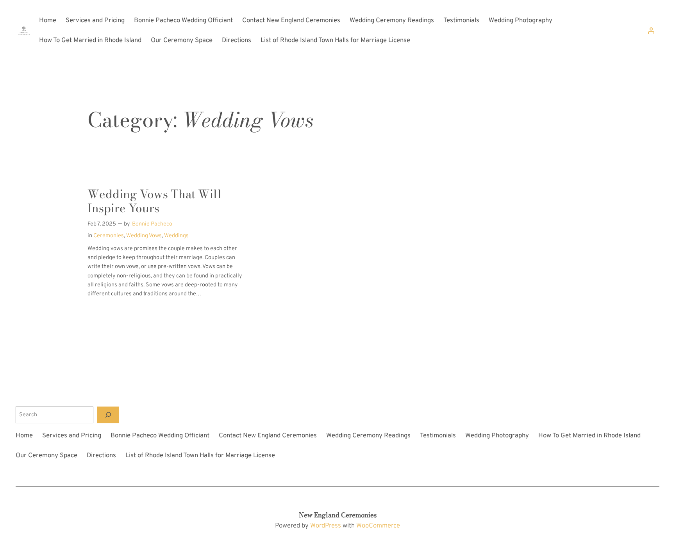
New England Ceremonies (338, 515)
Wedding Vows (144, 236)
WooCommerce (378, 526)
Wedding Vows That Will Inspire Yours (154, 201)
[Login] (651, 31)
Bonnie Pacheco (152, 224)
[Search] (108, 415)
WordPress (325, 526)
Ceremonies (108, 236)
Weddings (176, 236)
